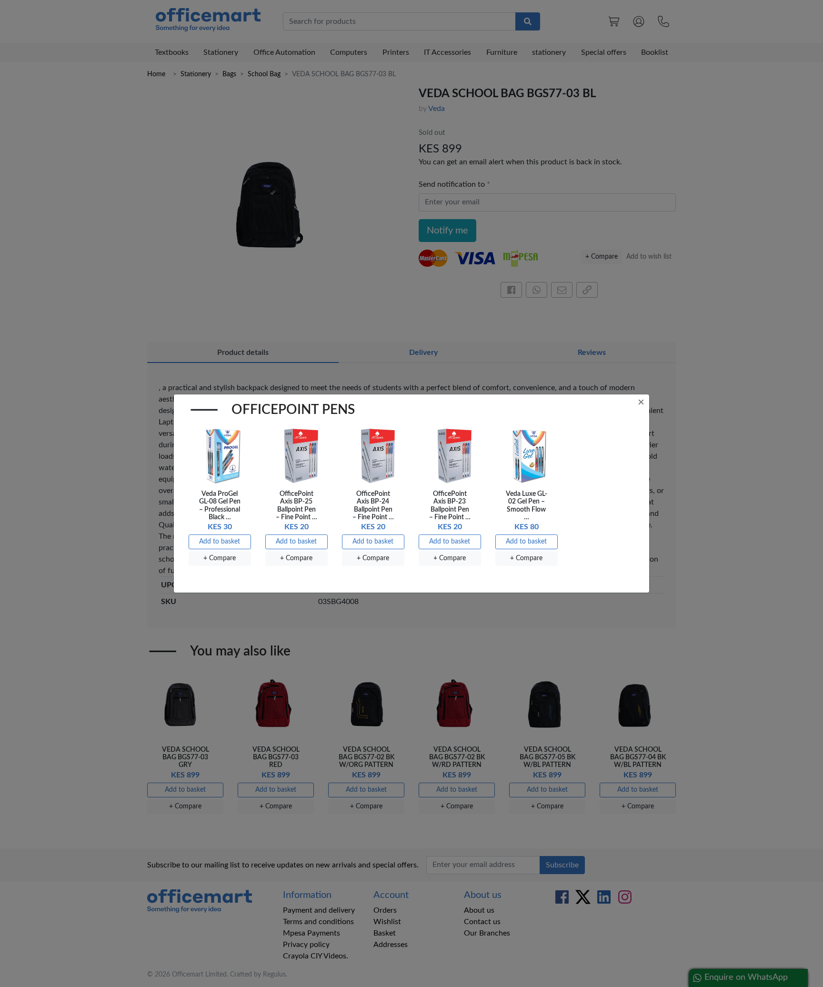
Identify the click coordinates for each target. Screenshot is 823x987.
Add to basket (219, 541)
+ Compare (219, 558)
